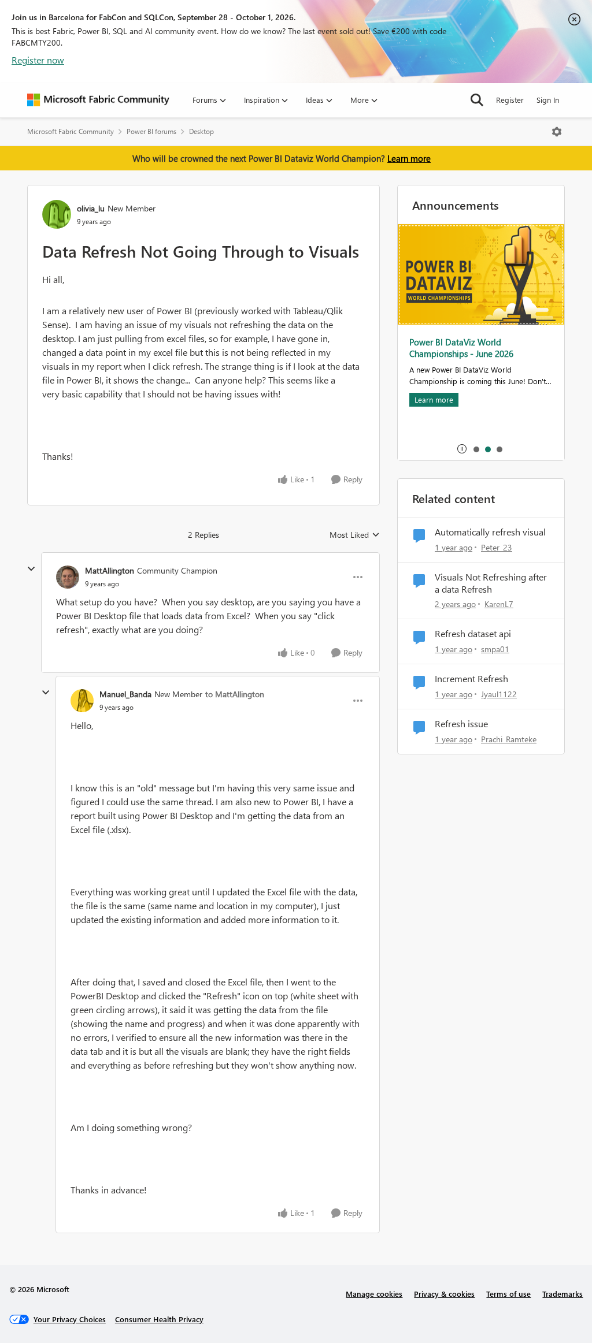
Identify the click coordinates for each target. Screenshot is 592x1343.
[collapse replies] (31, 569)
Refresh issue (461, 724)
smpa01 (495, 648)
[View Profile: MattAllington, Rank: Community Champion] (67, 577)
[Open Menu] (557, 132)
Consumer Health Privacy (159, 1319)
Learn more (409, 158)
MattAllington (109, 570)
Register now (38, 60)
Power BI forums (151, 131)
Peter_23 (496, 547)
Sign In (547, 100)
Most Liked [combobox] (355, 535)
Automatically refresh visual (490, 532)
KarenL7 (498, 603)
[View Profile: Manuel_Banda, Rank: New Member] (82, 700)
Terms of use (508, 1294)
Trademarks (562, 1294)
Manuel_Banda (125, 694)
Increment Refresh (471, 678)
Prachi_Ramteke (508, 739)
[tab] (476, 449)
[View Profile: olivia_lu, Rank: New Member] (56, 214)
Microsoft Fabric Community (70, 131)
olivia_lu (91, 208)
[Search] (477, 100)
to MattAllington (234, 694)
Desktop (201, 131)
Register (510, 100)
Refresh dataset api (473, 633)
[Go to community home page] (98, 100)
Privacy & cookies (444, 1294)
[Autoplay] (462, 449)
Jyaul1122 (499, 694)
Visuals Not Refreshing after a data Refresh (491, 583)
